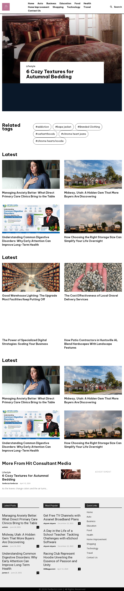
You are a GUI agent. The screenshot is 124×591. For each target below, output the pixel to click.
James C (5, 573)
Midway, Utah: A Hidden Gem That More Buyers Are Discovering (18, 538)
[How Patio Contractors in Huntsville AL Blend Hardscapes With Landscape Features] (93, 322)
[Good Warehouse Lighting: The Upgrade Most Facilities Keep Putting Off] (31, 277)
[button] (115, 7)
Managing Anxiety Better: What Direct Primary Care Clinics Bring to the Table (20, 519)
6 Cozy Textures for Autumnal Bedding (50, 74)
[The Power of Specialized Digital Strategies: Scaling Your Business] (31, 322)
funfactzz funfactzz (10, 483)
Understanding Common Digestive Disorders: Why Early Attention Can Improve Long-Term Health (26, 240)
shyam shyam (49, 523)
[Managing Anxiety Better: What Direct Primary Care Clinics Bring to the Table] (31, 174)
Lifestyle (30, 66)
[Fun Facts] (6, 7)
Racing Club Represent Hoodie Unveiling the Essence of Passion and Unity (60, 559)
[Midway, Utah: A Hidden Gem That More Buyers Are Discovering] (93, 174)
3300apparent (49, 569)
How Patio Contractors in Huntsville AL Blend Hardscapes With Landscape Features (91, 343)
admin (5, 527)
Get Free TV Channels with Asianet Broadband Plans (61, 517)
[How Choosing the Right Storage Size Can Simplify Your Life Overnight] (93, 219)
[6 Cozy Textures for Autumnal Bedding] (62, 48)
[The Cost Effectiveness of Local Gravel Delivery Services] (93, 277)
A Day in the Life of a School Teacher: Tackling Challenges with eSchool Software (61, 536)
